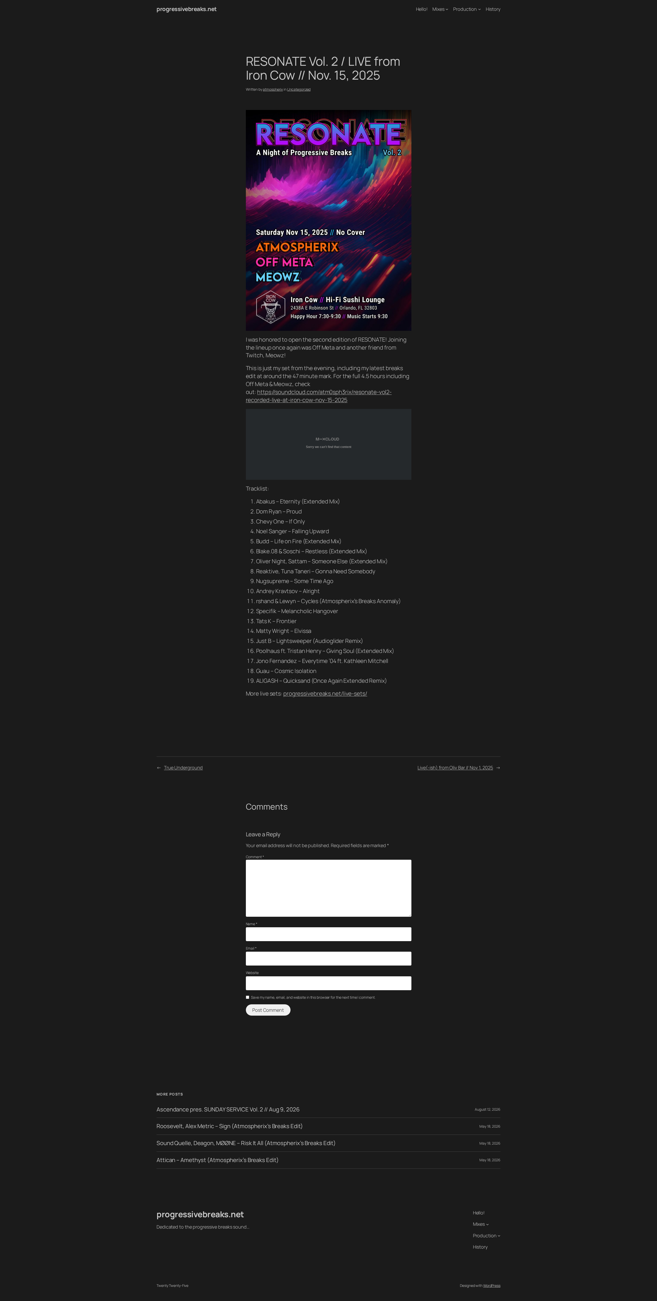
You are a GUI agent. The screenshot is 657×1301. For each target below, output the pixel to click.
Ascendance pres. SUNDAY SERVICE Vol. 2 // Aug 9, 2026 (228, 1109)
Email (251, 948)
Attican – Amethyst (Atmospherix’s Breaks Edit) (217, 1160)
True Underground (183, 767)
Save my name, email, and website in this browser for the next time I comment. (313, 997)
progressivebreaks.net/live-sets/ (325, 693)
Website (252, 972)
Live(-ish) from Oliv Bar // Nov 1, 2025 (455, 767)
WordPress (491, 1285)
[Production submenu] (479, 9)
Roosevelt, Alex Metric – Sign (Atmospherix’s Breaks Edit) (230, 1126)
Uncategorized (299, 89)
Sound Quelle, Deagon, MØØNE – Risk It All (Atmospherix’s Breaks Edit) (246, 1143)
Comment (255, 856)
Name (251, 923)
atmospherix (273, 89)
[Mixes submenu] (447, 9)
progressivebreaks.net (187, 9)
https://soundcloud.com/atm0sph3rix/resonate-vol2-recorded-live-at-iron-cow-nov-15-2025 (319, 396)
